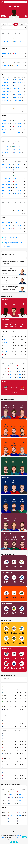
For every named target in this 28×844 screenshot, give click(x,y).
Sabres (5, 733)
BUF (15, 97)
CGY (20, 366)
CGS (16, 190)
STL (15, 79)
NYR (15, 53)
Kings (5, 345)
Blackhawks (6, 701)
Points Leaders (5, 439)
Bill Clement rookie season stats (11, 239)
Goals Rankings (5, 557)
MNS (15, 68)
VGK (19, 824)
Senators (6, 744)
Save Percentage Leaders (8, 533)
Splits (21, 24)
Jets (5, 698)
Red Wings (6, 747)
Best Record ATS (6, 623)
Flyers (5, 764)
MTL (15, 106)
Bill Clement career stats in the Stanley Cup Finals (13, 243)
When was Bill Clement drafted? (11, 237)
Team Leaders (5, 299)
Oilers (5, 339)
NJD (20, 797)
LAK (15, 144)
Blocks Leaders (5, 477)
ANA (11, 377)
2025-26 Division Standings (8, 331)
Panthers (6, 750)
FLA (20, 792)
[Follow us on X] (17, 841)
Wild (5, 687)
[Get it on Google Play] (14, 842)
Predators (6, 695)
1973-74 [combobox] (4, 27)
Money (10, 832)
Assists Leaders (6, 421)
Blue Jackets (7, 770)
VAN (15, 82)
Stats (10, 24)
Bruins (5, 742)
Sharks (5, 348)
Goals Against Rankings (7, 572)
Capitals (6, 767)
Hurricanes (6, 758)
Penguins (6, 761)
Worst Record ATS (6, 648)
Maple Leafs (6, 753)
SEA (11, 366)
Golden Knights (7, 336)
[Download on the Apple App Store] (11, 842)
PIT (14, 65)
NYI (15, 94)
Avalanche (6, 681)
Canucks (6, 357)
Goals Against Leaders (7, 515)
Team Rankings (5, 319)
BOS (15, 36)
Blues (5, 692)
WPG (11, 803)
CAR (19, 812)
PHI (20, 794)
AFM (16, 181)
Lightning (6, 736)
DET (15, 103)
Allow (24, 837)
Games (15, 24)
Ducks (5, 342)
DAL (20, 803)
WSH (11, 797)
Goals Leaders (5, 402)
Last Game (4, 381)
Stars (5, 684)
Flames (3, 16)
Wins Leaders (5, 496)
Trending (15, 832)
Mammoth (6, 689)
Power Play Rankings (7, 588)
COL (11, 374)
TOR (15, 85)
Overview (4, 24)
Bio (26, 24)
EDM (19, 821)
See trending (7, 246)
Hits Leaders (5, 458)
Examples (20, 832)
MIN (20, 800)
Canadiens (6, 739)
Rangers (6, 778)
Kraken (5, 351)
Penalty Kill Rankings (7, 603)
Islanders (6, 773)
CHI (16, 173)
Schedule (4, 361)
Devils (5, 776)
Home (6, 832)
